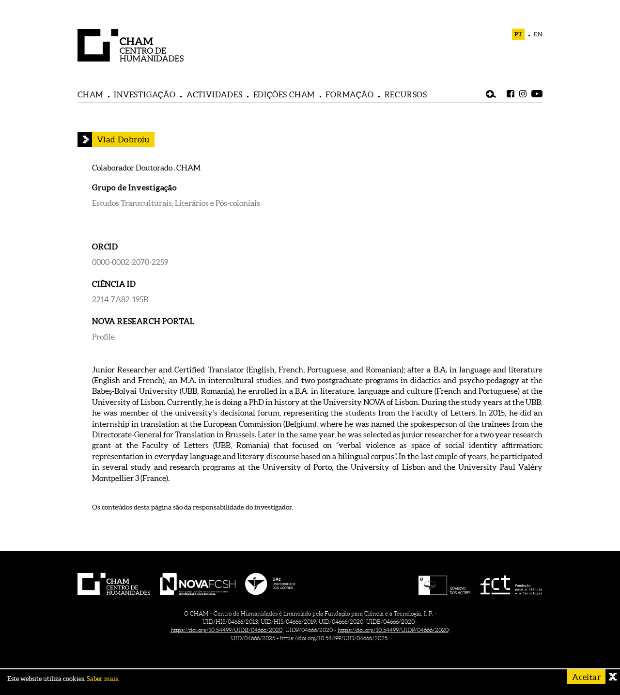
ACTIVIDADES (214, 94)
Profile (103, 336)
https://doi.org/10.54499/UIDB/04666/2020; (227, 630)
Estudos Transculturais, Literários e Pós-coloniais (176, 203)
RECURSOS (406, 94)
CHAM (90, 94)
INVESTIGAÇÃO (145, 94)
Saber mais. (103, 678)
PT (518, 34)
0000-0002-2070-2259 (130, 262)
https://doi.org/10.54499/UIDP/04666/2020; (394, 630)
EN (538, 34)
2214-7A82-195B (120, 299)
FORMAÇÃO (349, 94)
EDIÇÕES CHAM (284, 94)
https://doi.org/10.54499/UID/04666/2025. (334, 638)
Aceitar (586, 676)
